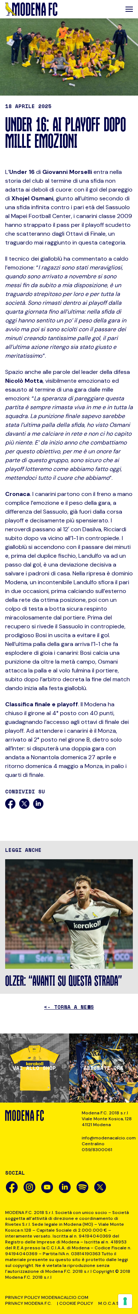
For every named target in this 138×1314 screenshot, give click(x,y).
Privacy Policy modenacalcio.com (46, 1297)
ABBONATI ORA (103, 1068)
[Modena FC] (31, 9)
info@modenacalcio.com (107, 1138)
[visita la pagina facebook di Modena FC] (12, 1187)
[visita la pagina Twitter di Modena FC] (100, 1187)
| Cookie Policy (75, 1303)
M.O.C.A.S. (109, 1303)
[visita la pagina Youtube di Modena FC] (47, 1187)
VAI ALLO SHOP (34, 1068)
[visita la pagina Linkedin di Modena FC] (65, 1187)
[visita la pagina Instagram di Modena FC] (29, 1187)
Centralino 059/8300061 (97, 1147)
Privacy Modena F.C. (28, 1303)
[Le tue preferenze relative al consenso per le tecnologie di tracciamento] (125, 1301)
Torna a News (69, 1007)
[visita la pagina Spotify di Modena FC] (82, 1187)
